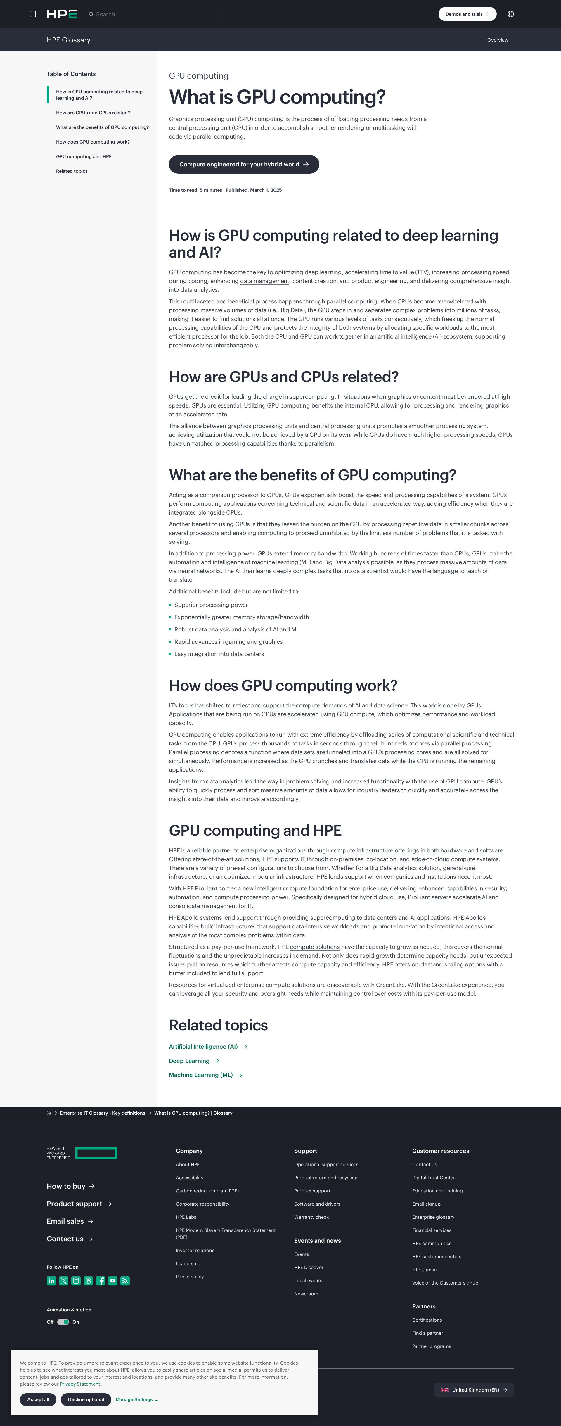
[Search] (91, 14)
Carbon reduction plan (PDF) (207, 1191)
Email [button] (65, 1221)
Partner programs (431, 1346)
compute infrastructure (362, 850)
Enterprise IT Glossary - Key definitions (103, 1113)
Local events (308, 1280)
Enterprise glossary (433, 1217)
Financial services (431, 1230)
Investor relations (195, 1250)
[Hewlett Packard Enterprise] (62, 14)
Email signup (426, 1204)
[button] (33, 14)
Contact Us (424, 1164)
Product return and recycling (326, 1177)
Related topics (72, 171)
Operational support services (326, 1164)
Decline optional (86, 1399)
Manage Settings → (137, 1399)
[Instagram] (76, 1280)
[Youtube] (112, 1280)
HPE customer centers (436, 1256)
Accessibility (189, 1177)
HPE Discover (308, 1267)
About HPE (188, 1164)
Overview (497, 40)
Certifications (427, 1320)
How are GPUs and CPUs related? (93, 112)
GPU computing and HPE (84, 156)
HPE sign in (424, 1270)
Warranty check (311, 1217)
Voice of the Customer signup (445, 1283)
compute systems (475, 859)
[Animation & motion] (63, 1322)
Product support (312, 1191)
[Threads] (88, 1280)
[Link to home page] (49, 1113)
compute (308, 705)
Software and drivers (317, 1204)
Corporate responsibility (202, 1204)
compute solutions (315, 946)
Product (74, 1203)
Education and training (437, 1191)
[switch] (60, 1322)
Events (301, 1254)
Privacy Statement (80, 1384)
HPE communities (431, 1243)
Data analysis (351, 562)
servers (441, 897)
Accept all (38, 1399)
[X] (63, 1280)
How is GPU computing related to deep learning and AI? (99, 95)
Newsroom (306, 1293)
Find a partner (427, 1333)
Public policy (190, 1277)
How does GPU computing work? (93, 142)
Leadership (188, 1263)
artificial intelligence (404, 336)
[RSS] (125, 1280)
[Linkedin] (51, 1280)
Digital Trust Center (433, 1177)
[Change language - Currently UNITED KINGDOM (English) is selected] (511, 13)
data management (264, 280)
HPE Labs (186, 1217)
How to (66, 1186)
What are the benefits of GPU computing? (102, 127)
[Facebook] (100, 1280)
